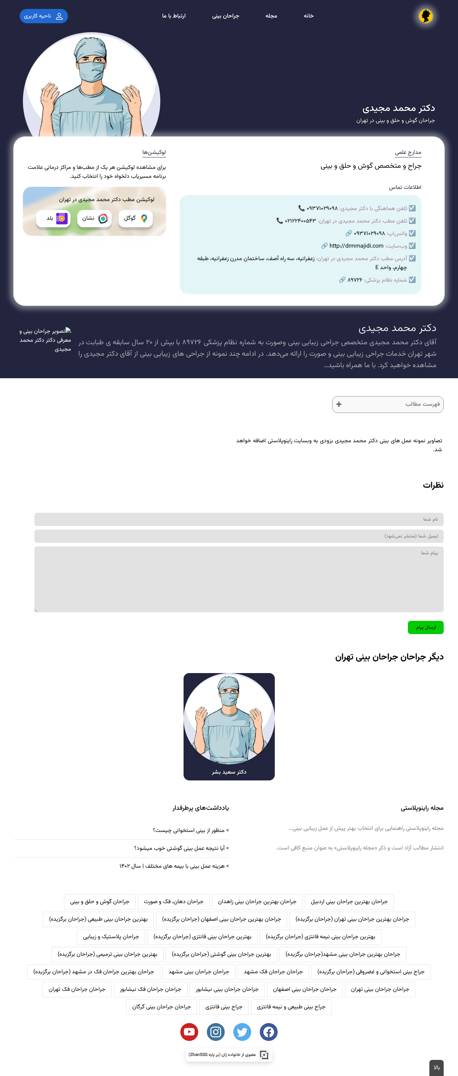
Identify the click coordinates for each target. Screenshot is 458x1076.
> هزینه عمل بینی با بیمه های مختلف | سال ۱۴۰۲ (174, 866)
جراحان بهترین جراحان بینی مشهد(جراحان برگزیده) (343, 954)
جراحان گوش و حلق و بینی (100, 901)
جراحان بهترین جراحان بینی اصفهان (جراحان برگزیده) (221, 919)
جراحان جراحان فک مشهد (273, 972)
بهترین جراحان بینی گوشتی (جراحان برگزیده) (221, 954)
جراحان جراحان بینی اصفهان (305, 989)
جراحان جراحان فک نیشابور (150, 989)
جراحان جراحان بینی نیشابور (227, 989)
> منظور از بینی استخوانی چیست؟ (191, 830)
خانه (309, 16)
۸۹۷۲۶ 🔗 (350, 280)
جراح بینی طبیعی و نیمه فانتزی (291, 1007)
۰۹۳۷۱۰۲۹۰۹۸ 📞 (318, 208)
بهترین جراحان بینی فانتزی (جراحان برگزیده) (203, 937)
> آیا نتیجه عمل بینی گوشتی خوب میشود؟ (181, 848)
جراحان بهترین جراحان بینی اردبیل (349, 901)
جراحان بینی (225, 16)
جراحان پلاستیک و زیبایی (111, 937)
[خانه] (426, 16)
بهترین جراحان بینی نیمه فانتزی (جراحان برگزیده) (320, 937)
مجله (271, 16)
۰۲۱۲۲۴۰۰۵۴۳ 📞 (296, 221)
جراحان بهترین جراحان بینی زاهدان (257, 901)
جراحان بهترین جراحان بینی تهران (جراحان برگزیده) (352, 919)
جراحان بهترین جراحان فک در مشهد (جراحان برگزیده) (93, 972)
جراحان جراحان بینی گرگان (161, 1007)
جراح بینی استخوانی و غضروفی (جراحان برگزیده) (371, 972)
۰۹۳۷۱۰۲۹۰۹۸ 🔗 (365, 233)
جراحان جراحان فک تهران (77, 989)
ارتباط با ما (174, 16)
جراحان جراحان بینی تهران (380, 989)
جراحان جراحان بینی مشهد (199, 972)
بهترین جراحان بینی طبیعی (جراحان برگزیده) (98, 919)
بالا (437, 1067)
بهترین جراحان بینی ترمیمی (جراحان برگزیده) (107, 954)
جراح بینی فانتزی (224, 1007)
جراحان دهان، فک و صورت (174, 901)
